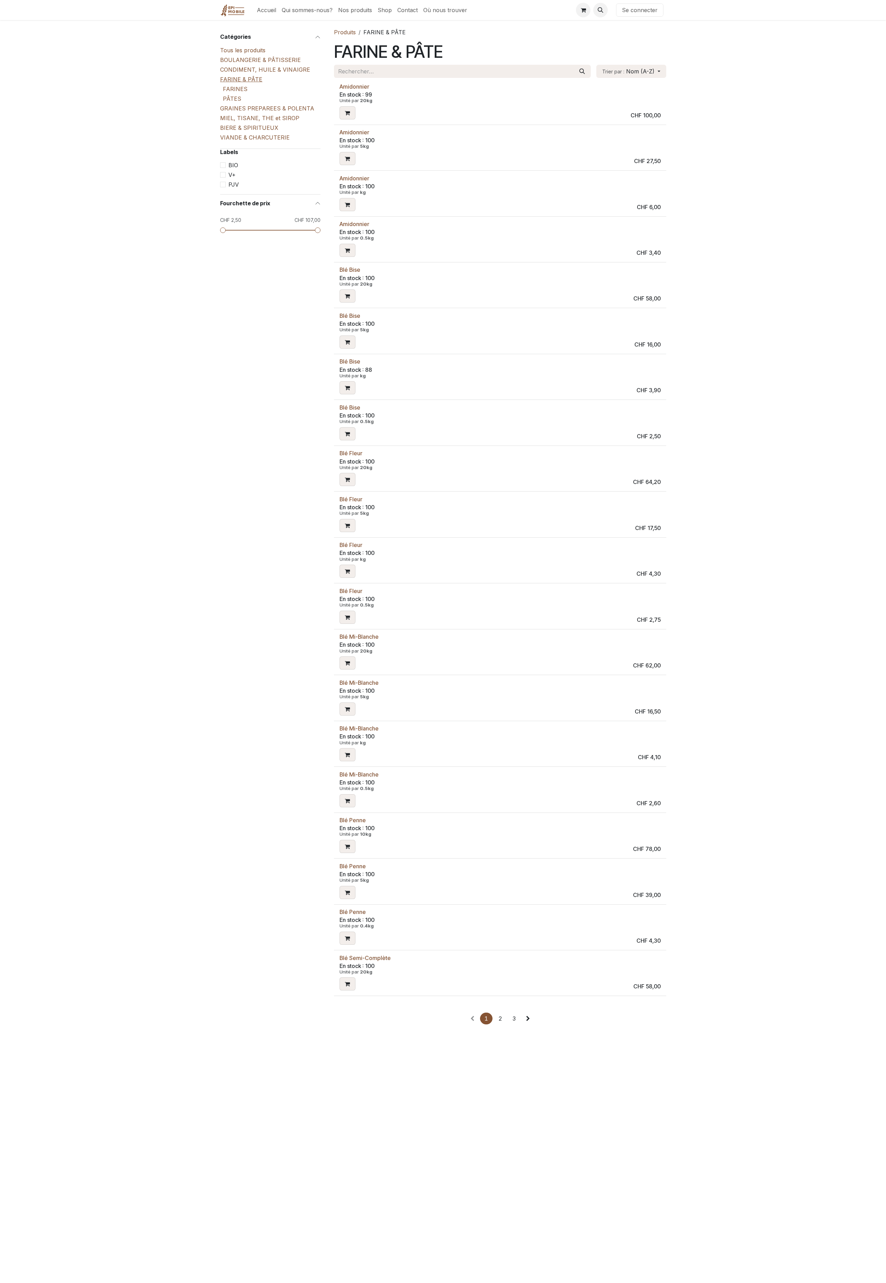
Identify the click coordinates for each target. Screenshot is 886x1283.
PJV (233, 184)
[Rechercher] (582, 71)
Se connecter (640, 10)
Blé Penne (353, 820)
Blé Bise (350, 269)
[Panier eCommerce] (583, 10)
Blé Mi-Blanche (359, 636)
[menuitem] (266, 10)
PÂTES (232, 98)
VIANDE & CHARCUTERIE (255, 137)
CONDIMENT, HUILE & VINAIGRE (265, 69)
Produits (345, 32)
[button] (600, 10)
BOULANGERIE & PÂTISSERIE (260, 59)
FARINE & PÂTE (241, 78)
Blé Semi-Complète (365, 957)
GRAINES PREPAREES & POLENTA (267, 108)
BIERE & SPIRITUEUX (249, 127)
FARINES (235, 88)
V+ (232, 174)
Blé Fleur (351, 453)
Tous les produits (242, 49)
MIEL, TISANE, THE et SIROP (259, 117)
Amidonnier (354, 86)
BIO (233, 164)
